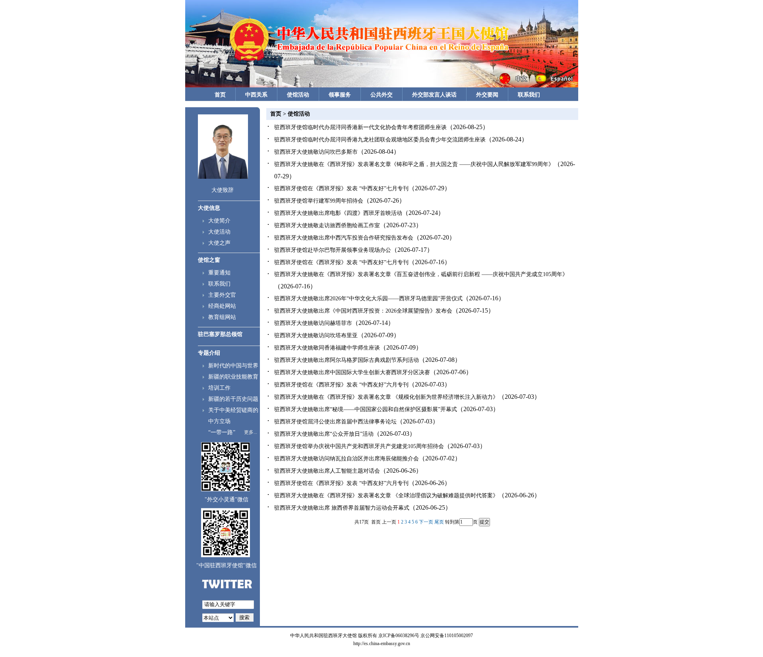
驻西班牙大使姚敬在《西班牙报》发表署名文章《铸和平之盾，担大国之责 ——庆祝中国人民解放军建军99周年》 (414, 164)
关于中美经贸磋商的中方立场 (233, 415)
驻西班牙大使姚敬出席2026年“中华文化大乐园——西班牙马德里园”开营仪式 (368, 298)
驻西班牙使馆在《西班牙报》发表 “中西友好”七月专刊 (341, 188)
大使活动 (219, 232)
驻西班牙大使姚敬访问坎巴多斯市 (316, 152)
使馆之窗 (209, 260)
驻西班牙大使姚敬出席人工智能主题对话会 (327, 471)
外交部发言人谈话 (434, 95)
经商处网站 (222, 306)
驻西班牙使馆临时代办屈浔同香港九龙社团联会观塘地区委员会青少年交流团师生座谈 (380, 140)
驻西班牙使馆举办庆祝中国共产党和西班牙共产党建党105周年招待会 (359, 446)
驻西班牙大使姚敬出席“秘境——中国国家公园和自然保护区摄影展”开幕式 (365, 409)
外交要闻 (487, 95)
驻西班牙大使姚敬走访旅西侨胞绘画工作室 (327, 225)
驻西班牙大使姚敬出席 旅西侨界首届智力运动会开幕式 (341, 508)
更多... (250, 432)
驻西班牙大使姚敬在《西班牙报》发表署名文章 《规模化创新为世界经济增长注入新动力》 (386, 397)
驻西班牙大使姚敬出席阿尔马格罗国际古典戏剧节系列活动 (346, 360)
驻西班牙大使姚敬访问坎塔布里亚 (316, 335)
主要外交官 (222, 295)
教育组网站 (222, 317)
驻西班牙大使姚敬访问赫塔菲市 (313, 323)
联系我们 (529, 95)
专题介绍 (209, 353)
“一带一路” (221, 432)
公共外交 (381, 95)
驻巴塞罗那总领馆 (220, 334)
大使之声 (219, 243)
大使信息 (209, 208)
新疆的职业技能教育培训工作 (233, 382)
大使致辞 (222, 190)
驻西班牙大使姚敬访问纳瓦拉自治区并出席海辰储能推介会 (346, 459)
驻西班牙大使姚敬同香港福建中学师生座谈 (327, 348)
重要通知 (219, 273)
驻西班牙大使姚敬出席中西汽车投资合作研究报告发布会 (343, 238)
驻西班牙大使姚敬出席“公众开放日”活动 (324, 434)
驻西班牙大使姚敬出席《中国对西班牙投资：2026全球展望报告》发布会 (363, 311)
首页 (220, 95)
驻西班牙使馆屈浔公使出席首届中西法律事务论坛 (335, 422)
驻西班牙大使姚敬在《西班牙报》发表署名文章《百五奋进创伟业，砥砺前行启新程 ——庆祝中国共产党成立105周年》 (421, 274)
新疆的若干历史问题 (233, 399)
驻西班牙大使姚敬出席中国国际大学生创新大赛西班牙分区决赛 (352, 372)
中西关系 (256, 95)
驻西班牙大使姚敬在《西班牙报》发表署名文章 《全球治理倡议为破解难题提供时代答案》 (386, 496)
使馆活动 (298, 95)
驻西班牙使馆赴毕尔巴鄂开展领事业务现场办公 (332, 250)
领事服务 (340, 95)
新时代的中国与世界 (233, 366)
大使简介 (219, 221)
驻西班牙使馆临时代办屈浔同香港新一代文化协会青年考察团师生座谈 (360, 127)
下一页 (426, 522)
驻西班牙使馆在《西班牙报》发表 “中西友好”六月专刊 (341, 385)
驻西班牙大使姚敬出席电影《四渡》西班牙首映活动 (338, 213)
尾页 (439, 522)
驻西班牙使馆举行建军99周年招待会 (318, 201)
